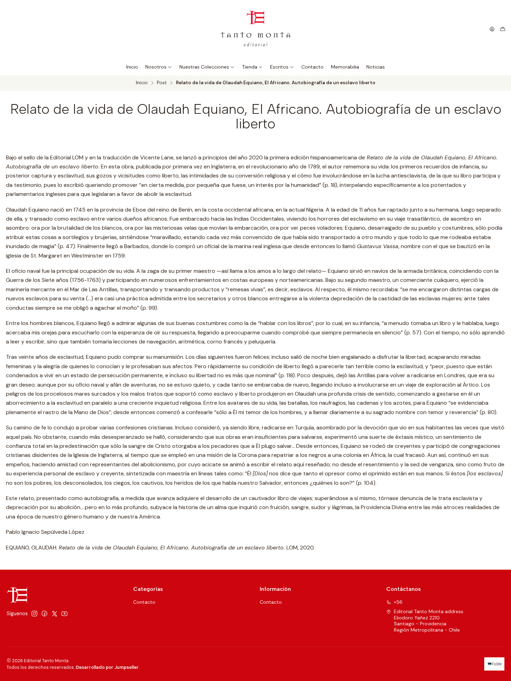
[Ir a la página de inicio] (255, 29)
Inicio (142, 82)
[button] (158, 67)
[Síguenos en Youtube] (64, 613)
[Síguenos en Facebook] (44, 613)
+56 (398, 602)
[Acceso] (492, 29)
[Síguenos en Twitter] (54, 613)
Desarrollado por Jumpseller (107, 667)
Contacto (144, 602)
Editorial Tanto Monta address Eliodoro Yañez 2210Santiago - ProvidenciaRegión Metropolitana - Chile (428, 620)
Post (162, 82)
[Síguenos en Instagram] (34, 613)
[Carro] (502, 29)
